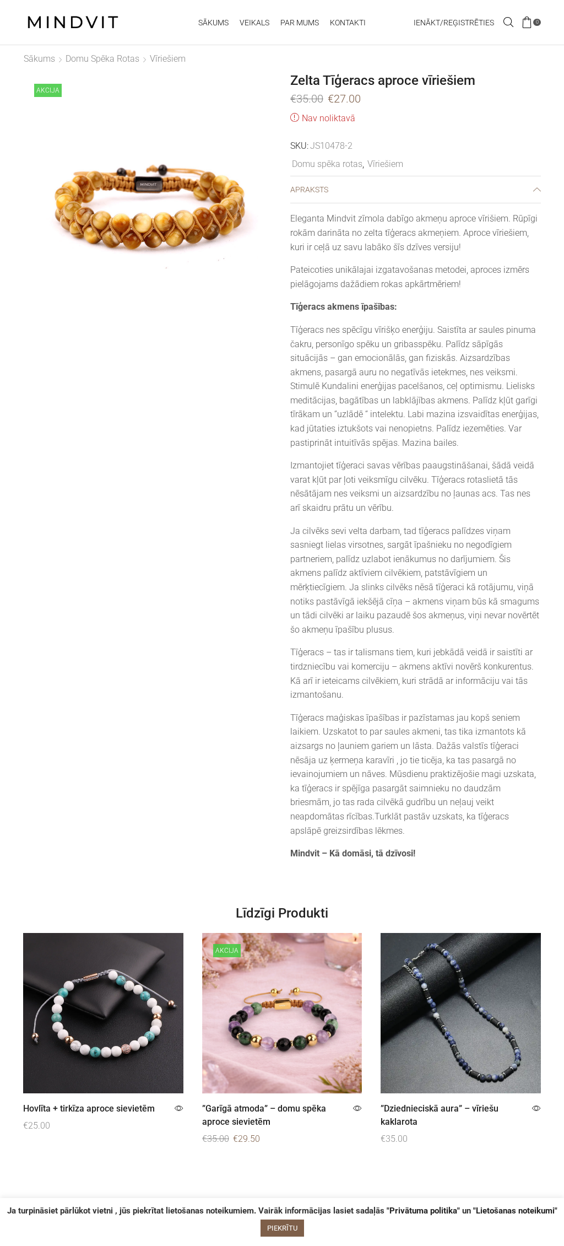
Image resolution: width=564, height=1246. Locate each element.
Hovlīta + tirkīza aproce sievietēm (89, 1108)
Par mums (299, 22)
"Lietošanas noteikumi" (515, 1211)
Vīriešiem (168, 58)
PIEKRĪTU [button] (282, 1228)
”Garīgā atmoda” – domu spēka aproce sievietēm (264, 1115)
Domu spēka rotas (102, 58)
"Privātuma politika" (423, 1211)
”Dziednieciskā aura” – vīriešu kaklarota (439, 1115)
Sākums (213, 22)
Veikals (254, 22)
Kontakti (348, 22)
